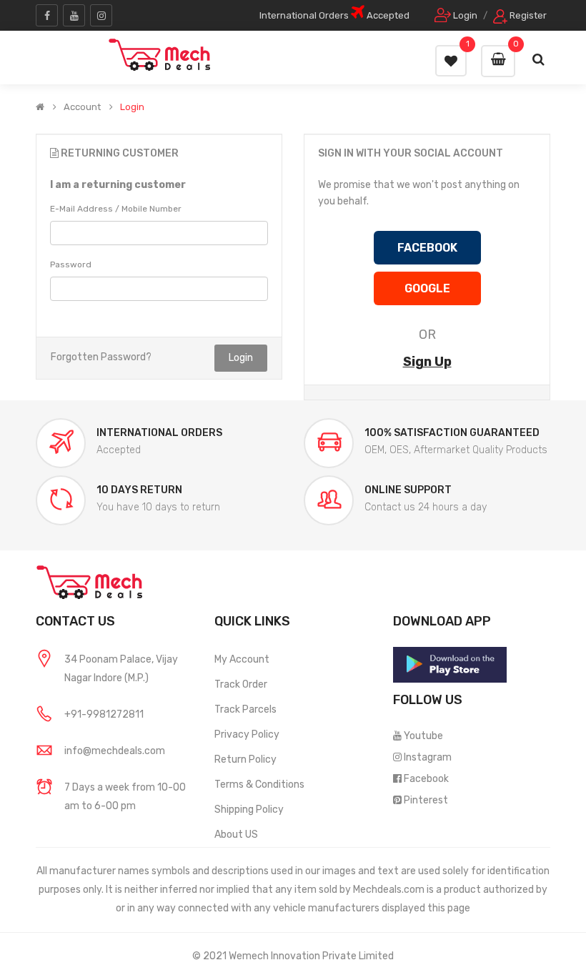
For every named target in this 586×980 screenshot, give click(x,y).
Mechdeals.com (388, 890)
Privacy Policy (246, 734)
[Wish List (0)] (451, 60)
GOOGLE (427, 288)
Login (132, 107)
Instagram (428, 757)
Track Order (240, 684)
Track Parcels (245, 709)
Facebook (426, 779)
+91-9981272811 (104, 714)
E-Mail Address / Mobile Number (116, 209)
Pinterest (426, 800)
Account (82, 107)
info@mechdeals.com (114, 751)
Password (70, 264)
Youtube (423, 736)
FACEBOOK (427, 247)
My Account (241, 659)
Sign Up (427, 362)
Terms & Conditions (259, 784)
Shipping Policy (249, 809)
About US (236, 834)
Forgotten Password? (101, 357)
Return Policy (245, 759)
